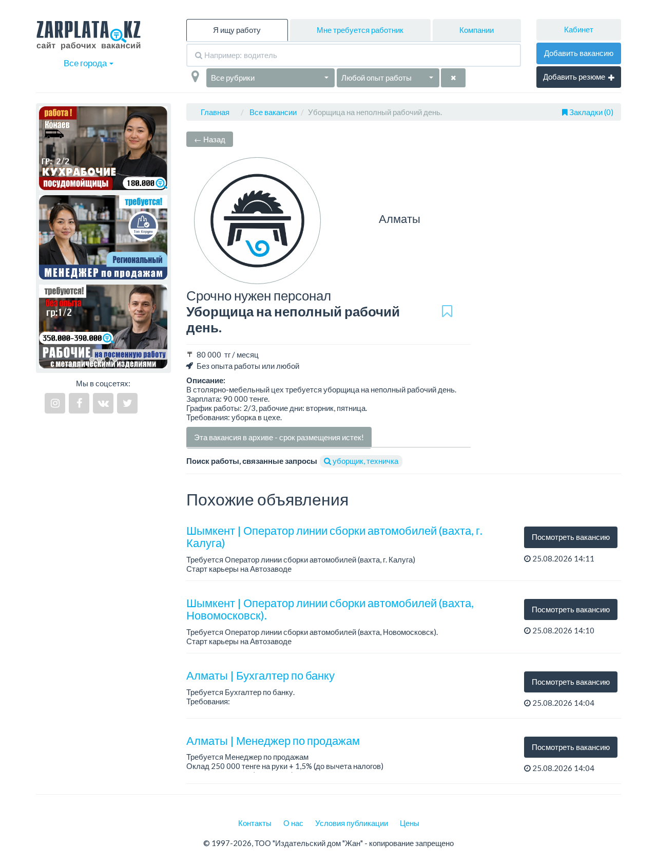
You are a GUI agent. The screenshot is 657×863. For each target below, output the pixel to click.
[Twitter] (127, 403)
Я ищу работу (237, 29)
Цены (409, 823)
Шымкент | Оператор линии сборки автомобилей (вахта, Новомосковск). (330, 609)
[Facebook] (79, 403)
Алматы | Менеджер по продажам (273, 740)
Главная (215, 112)
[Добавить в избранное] (447, 312)
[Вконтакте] (103, 403)
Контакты (255, 823)
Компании (476, 29)
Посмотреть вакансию (571, 536)
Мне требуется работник (360, 29)
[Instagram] (55, 403)
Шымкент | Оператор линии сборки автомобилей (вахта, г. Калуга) (334, 536)
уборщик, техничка (364, 460)
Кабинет (578, 29)
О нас (293, 823)
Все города (86, 63)
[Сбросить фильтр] (453, 77)
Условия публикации (351, 823)
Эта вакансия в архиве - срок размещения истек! (279, 437)
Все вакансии (273, 112)
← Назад (209, 139)
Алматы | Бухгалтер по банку (260, 675)
